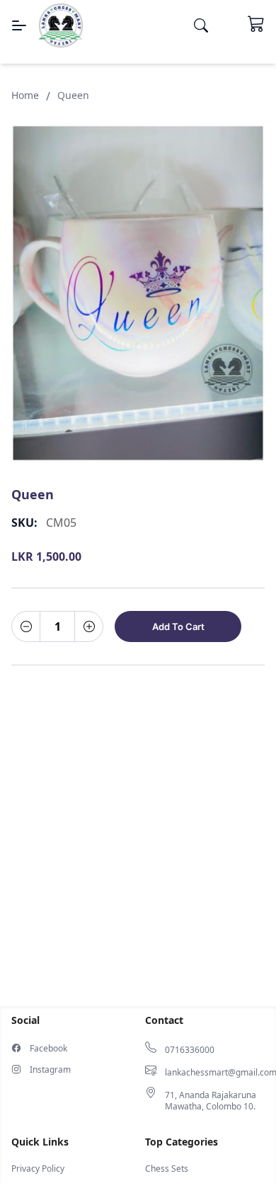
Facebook (48, 1048)
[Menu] (19, 25)
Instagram (50, 1070)
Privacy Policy (37, 1169)
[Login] (227, 25)
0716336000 (189, 1050)
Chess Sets (166, 1169)
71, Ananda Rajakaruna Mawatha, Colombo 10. (210, 1101)
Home (25, 95)
